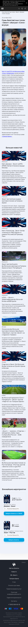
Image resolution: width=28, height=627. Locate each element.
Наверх (24, 562)
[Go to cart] (25, 8)
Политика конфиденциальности (14, 593)
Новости (14, 572)
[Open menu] (2, 8)
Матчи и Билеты (14, 568)
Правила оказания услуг (14, 589)
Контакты (14, 601)
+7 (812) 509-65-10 (14, 604)
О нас (14, 582)
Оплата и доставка (14, 585)
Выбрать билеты (14, 513)
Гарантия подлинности (14, 597)
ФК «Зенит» (14, 575)
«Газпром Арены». (7, 136)
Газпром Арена (14, 578)
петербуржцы (10, 73)
